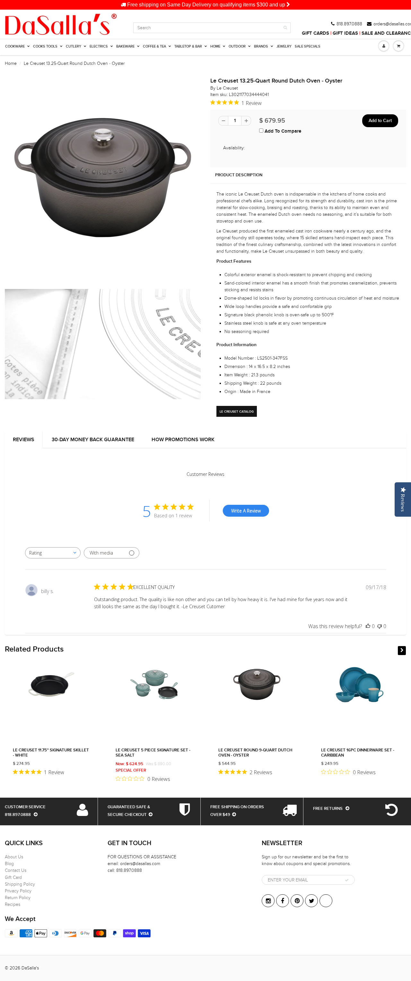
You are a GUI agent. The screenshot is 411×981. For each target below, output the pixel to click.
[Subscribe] (347, 880)
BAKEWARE (125, 46)
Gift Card (13, 877)
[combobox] (53, 552)
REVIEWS (23, 439)
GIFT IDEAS (345, 33)
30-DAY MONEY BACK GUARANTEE (93, 439)
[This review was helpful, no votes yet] (368, 626)
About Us (14, 857)
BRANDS (261, 46)
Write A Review (246, 511)
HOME (215, 46)
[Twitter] (311, 900)
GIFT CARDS (315, 33)
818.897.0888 (349, 24)
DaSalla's (30, 968)
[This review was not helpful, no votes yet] (379, 626)
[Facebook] (282, 900)
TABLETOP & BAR (188, 46)
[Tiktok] (325, 900)
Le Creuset (227, 88)
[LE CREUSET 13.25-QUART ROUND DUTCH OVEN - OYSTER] (103, 178)
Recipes (12, 904)
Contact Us (15, 870)
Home (11, 63)
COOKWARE (15, 46)
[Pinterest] (297, 900)
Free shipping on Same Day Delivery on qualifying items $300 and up (206, 4)
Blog (9, 863)
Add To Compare (282, 131)
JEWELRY (284, 46)
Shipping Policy (20, 884)
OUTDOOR (237, 46)
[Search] (285, 27)
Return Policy (18, 897)
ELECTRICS (99, 46)
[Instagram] (268, 900)
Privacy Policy (18, 891)
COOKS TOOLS (45, 46)
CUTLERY (73, 46)
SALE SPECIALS (307, 46)
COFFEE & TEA (154, 46)
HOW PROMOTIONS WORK (183, 439)
